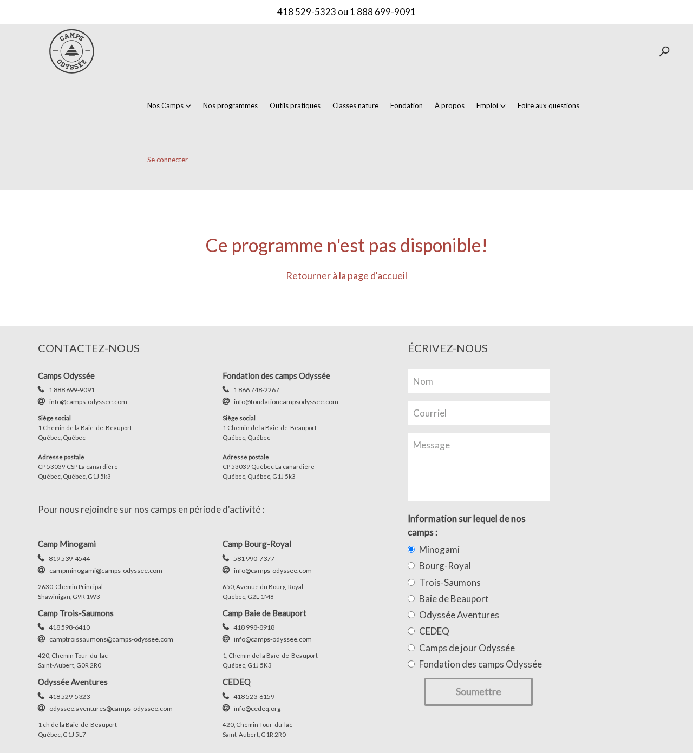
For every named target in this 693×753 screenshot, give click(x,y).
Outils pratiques (295, 105)
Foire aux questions (548, 105)
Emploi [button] (487, 105)
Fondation (406, 105)
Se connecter (167, 159)
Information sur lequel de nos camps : (467, 525)
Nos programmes (230, 105)
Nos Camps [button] (165, 105)
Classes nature (355, 105)
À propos (450, 105)
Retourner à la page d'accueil (346, 275)
